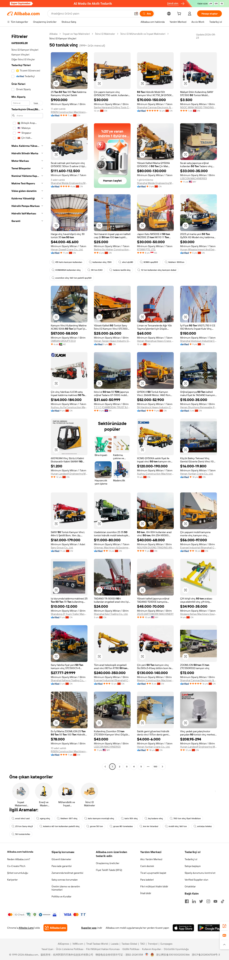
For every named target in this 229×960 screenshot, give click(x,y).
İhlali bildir (145, 893)
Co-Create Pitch (16, 866)
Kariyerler (12, 879)
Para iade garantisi (62, 866)
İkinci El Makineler (105, 33)
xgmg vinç (45, 818)
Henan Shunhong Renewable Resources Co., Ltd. (198, 407)
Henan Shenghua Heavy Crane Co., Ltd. (155, 340)
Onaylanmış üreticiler (107, 863)
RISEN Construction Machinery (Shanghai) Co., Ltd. (69, 112)
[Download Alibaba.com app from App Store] (183, 927)
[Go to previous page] (105, 766)
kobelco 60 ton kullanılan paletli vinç (61, 826)
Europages (166, 943)
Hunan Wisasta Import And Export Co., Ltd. (198, 249)
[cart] (179, 14)
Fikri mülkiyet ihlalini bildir (154, 886)
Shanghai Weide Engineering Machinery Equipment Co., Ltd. (69, 183)
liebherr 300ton (176, 262)
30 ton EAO (97, 270)
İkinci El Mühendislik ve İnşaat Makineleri (142, 33)
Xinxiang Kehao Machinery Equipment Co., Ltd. (198, 614)
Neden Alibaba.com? (18, 859)
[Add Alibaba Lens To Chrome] (55, 927)
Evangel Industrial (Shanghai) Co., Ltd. (198, 547)
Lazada (114, 943)
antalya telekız (204, 826)
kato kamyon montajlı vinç (101, 818)
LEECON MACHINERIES (193, 178)
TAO (142, 943)
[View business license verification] (146, 954)
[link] (224, 926)
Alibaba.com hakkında (20, 851)
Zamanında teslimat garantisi (67, 872)
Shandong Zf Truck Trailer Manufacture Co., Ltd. (69, 614)
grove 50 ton (96, 826)
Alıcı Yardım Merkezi (151, 859)
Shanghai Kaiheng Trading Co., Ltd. (69, 680)
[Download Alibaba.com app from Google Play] (210, 927)
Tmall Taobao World (97, 943)
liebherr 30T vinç (68, 818)
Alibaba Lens (26, 927)
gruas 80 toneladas (123, 826)
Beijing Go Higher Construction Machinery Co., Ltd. (112, 249)
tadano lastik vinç (122, 270)
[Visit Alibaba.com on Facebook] (187, 901)
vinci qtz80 (127, 262)
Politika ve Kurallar (61, 896)
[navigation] (27, 400)
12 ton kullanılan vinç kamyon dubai (158, 270)
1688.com (77, 943)
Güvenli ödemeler (61, 859)
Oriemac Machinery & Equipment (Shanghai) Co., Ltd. (112, 547)
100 (155, 766)
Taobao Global (129, 943)
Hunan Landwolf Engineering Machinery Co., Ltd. (69, 473)
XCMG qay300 (150, 262)
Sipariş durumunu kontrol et (200, 872)
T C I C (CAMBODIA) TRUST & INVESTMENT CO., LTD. (112, 407)
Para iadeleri (147, 879)
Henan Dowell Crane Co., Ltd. (67, 249)
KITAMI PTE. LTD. (146, 249)
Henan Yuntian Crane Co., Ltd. (196, 473)
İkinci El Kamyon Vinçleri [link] (62, 38)
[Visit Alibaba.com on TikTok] (222, 901)
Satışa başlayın (193, 866)
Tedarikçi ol (191, 859)
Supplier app (89, 927)
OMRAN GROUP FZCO (63, 340)
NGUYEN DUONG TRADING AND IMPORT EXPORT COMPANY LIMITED (155, 547)
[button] (136, 13)
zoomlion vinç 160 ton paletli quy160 (73, 278)
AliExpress (63, 943)
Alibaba (53, 33)
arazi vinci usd (22, 818)
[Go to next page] (162, 766)
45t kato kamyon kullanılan (68, 262)
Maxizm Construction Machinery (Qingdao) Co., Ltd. (155, 680)
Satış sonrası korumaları (65, 879)
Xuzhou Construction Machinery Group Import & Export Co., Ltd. (155, 473)
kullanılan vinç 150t (102, 262)
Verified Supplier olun (196, 879)
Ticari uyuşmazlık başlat (153, 872)
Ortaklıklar (190, 886)
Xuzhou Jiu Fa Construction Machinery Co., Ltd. (69, 407)
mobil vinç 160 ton (178, 826)
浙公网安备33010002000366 (173, 954)
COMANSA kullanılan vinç (68, 270)
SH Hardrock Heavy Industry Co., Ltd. (155, 407)
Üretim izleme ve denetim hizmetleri (66, 888)
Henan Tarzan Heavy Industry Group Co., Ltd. (112, 340)
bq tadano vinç (155, 818)
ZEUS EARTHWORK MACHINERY (155, 614)
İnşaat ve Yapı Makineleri (76, 33)
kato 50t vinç (131, 818)
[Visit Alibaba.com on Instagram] (208, 901)
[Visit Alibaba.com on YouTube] (215, 901)
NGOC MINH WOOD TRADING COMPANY (198, 107)
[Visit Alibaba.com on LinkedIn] (194, 901)
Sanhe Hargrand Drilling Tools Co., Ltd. (112, 107)
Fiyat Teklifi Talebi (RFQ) (109, 870)
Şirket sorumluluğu (17, 872)
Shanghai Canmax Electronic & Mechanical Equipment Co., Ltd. (155, 107)
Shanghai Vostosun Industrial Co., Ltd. (198, 340)
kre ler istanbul (150, 826)
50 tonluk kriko (22, 834)
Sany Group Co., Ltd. (62, 547)
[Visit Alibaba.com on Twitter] (201, 901)
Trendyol (152, 943)
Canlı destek (147, 866)
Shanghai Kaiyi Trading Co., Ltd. (111, 614)
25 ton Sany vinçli (24, 826)
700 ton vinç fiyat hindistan (187, 818)
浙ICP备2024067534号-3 (206, 954)
